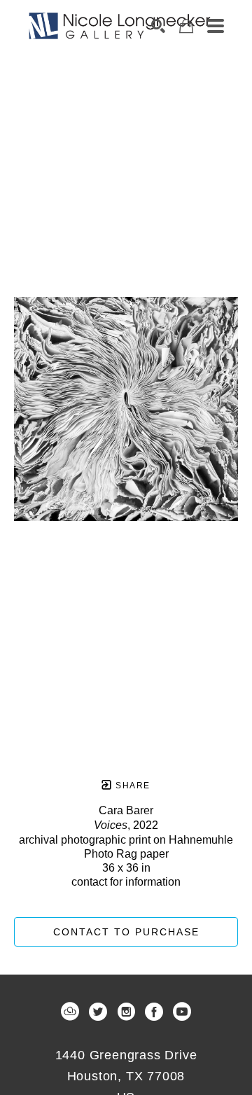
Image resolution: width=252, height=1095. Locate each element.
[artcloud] (70, 1012)
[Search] (158, 26)
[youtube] (182, 1012)
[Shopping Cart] (186, 26)
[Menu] (215, 26)
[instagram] (126, 1012)
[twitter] (98, 1012)
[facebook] (154, 1012)
